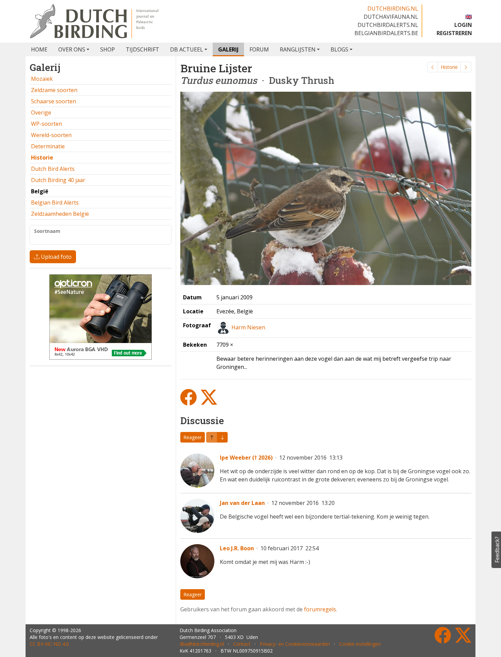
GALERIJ (228, 49)
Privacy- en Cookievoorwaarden (295, 644)
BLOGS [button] (339, 49)
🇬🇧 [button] (468, 16)
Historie (449, 67)
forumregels (320, 609)
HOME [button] (39, 49)
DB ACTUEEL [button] (186, 49)
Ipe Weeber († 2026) (246, 457)
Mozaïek (42, 79)
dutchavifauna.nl (391, 16)
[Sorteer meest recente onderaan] (211, 437)
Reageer (192, 437)
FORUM (259, 49)
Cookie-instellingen (360, 644)
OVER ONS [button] (71, 49)
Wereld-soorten (51, 135)
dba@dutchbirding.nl (202, 644)
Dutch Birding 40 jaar (58, 180)
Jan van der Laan (242, 503)
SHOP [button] (107, 49)
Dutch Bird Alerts (53, 169)
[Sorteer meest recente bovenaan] (222, 437)
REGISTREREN (454, 33)
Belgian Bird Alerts (55, 202)
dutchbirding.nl (392, 8)
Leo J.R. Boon (237, 548)
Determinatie (48, 146)
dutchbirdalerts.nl (388, 25)
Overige (41, 112)
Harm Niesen (248, 327)
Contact (241, 644)
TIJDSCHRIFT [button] (142, 49)
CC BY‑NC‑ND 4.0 (49, 644)
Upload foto (56, 256)
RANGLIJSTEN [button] (298, 49)
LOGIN (463, 25)
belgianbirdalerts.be (386, 33)
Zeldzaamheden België (60, 214)
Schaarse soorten (53, 101)
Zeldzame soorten (54, 90)
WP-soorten (46, 124)
